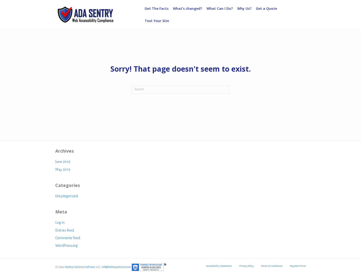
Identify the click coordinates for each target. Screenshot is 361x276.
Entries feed (64, 230)
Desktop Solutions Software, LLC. (83, 266)
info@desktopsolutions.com (116, 266)
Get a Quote (266, 8)
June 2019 (62, 162)
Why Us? (244, 8)
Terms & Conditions (271, 265)
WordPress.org (66, 246)
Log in (60, 222)
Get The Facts (156, 8)
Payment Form (298, 265)
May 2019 (62, 169)
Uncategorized (66, 196)
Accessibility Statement (219, 265)
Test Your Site (157, 20)
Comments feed (67, 238)
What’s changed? (187, 8)
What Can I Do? (220, 8)
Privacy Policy (246, 265)
